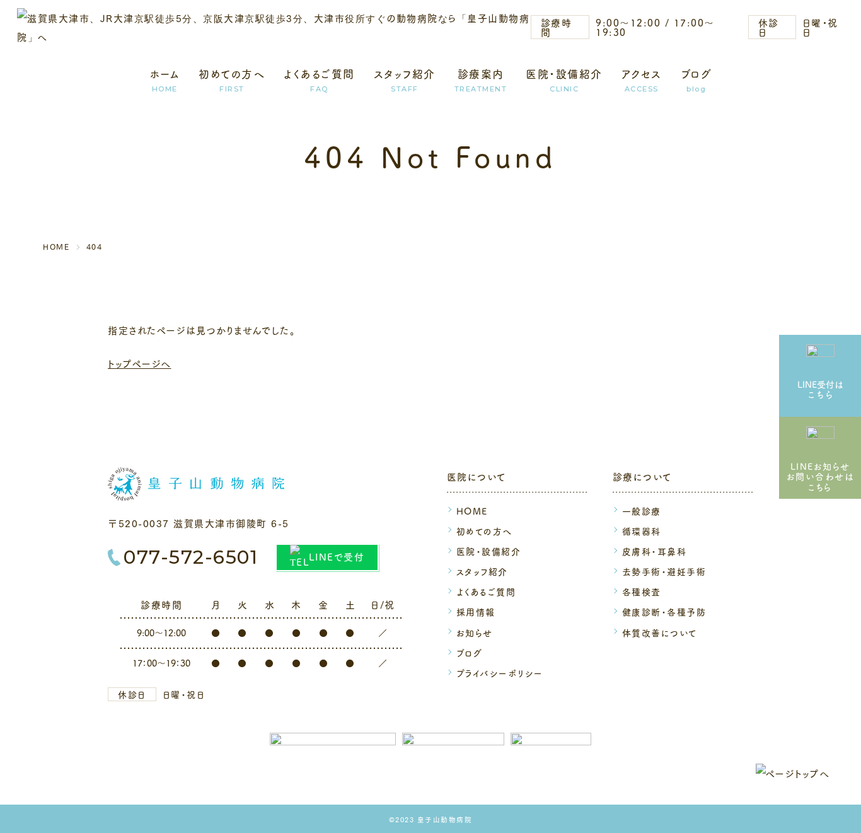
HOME (472, 510)
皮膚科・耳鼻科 (654, 551)
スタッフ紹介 (405, 75)
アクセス (641, 75)
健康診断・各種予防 (664, 611)
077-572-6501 (191, 557)
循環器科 (641, 531)
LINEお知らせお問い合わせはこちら (820, 477)
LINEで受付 (337, 556)
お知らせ (474, 632)
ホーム (164, 75)
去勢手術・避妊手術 (664, 571)
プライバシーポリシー (499, 673)
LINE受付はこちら (820, 389)
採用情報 (475, 611)
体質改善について (660, 632)
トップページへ (139, 363)
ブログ (696, 75)
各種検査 (641, 591)
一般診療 (641, 510)
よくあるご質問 (319, 75)
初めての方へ (232, 75)
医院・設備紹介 (564, 75)
